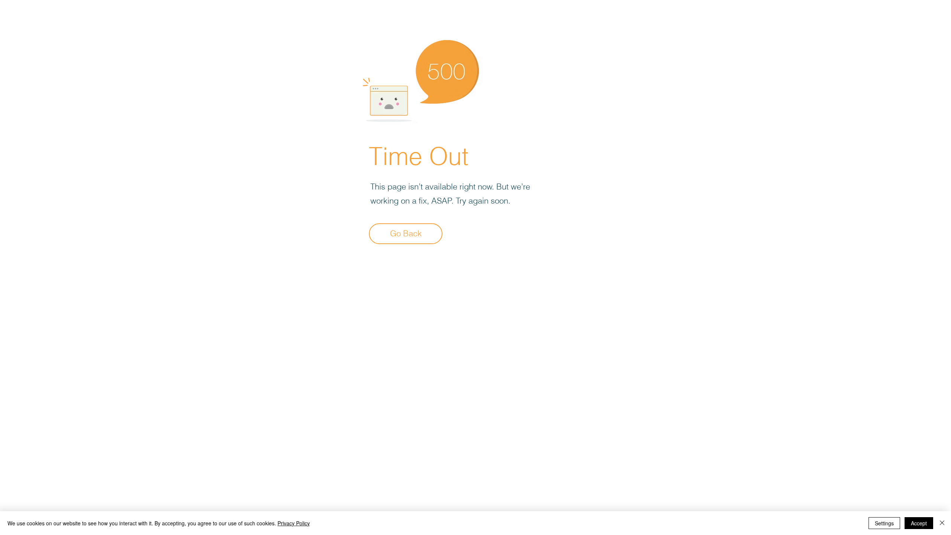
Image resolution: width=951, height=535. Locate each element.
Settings (884, 523)
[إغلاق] (942, 523)
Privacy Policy (293, 523)
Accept (919, 523)
